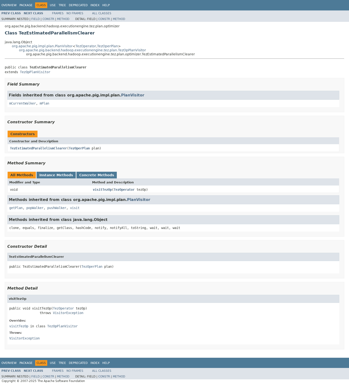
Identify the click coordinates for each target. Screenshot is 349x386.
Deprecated (78, 5)
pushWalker (56, 208)
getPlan (16, 208)
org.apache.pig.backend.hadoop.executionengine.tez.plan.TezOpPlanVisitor (82, 50)
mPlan (44, 103)
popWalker (34, 208)
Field (35, 19)
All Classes (101, 13)
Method (63, 19)
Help (106, 5)
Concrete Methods (96, 175)
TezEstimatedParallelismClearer (38, 148)
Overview (9, 5)
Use (53, 5)
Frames (58, 13)
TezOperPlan (107, 46)
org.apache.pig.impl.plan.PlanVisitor (42, 46)
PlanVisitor (132, 95)
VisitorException (68, 313)
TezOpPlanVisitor (35, 72)
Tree (62, 5)
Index (94, 5)
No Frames (74, 13)
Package (26, 5)
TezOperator (85, 46)
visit (75, 208)
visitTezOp (102, 189)
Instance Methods (56, 175)
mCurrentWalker (22, 103)
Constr (48, 19)
